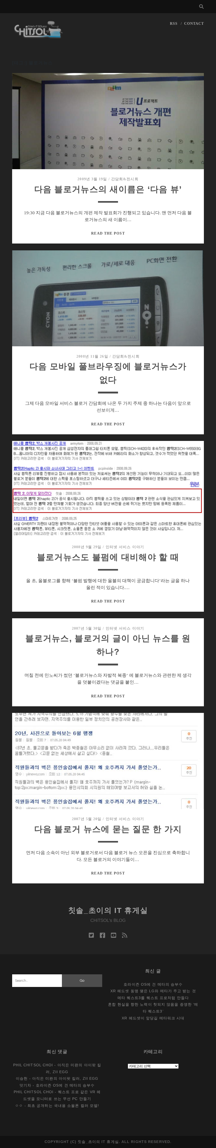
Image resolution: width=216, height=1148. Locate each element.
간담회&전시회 (125, 179)
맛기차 (25, 1085)
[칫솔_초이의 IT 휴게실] (38, 36)
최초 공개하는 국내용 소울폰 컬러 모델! (63, 1105)
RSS (174, 24)
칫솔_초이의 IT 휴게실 (108, 910)
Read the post (108, 233)
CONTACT (194, 24)
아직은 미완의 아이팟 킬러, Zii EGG (65, 1078)
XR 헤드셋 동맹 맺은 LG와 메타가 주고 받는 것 (153, 991)
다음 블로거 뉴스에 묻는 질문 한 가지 (108, 829)
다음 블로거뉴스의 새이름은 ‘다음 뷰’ (108, 189)
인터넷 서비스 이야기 (125, 547)
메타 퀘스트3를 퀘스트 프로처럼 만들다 (153, 998)
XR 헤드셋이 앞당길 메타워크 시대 (153, 1018)
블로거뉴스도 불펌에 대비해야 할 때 (108, 557)
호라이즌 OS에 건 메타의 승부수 (153, 984)
